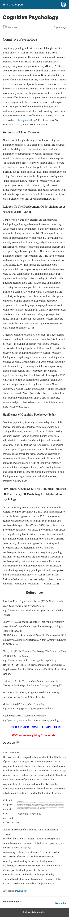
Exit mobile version (34, 912)
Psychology (21, 890)
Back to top (60, 903)
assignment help (27, 120)
